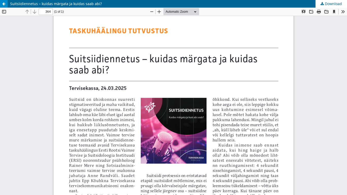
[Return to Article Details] (4, 4)
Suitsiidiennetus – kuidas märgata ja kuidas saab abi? (56, 3)
